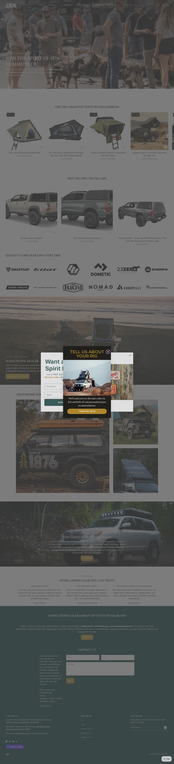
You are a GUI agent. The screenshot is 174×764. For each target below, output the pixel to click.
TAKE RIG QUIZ (87, 411)
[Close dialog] (108, 352)
